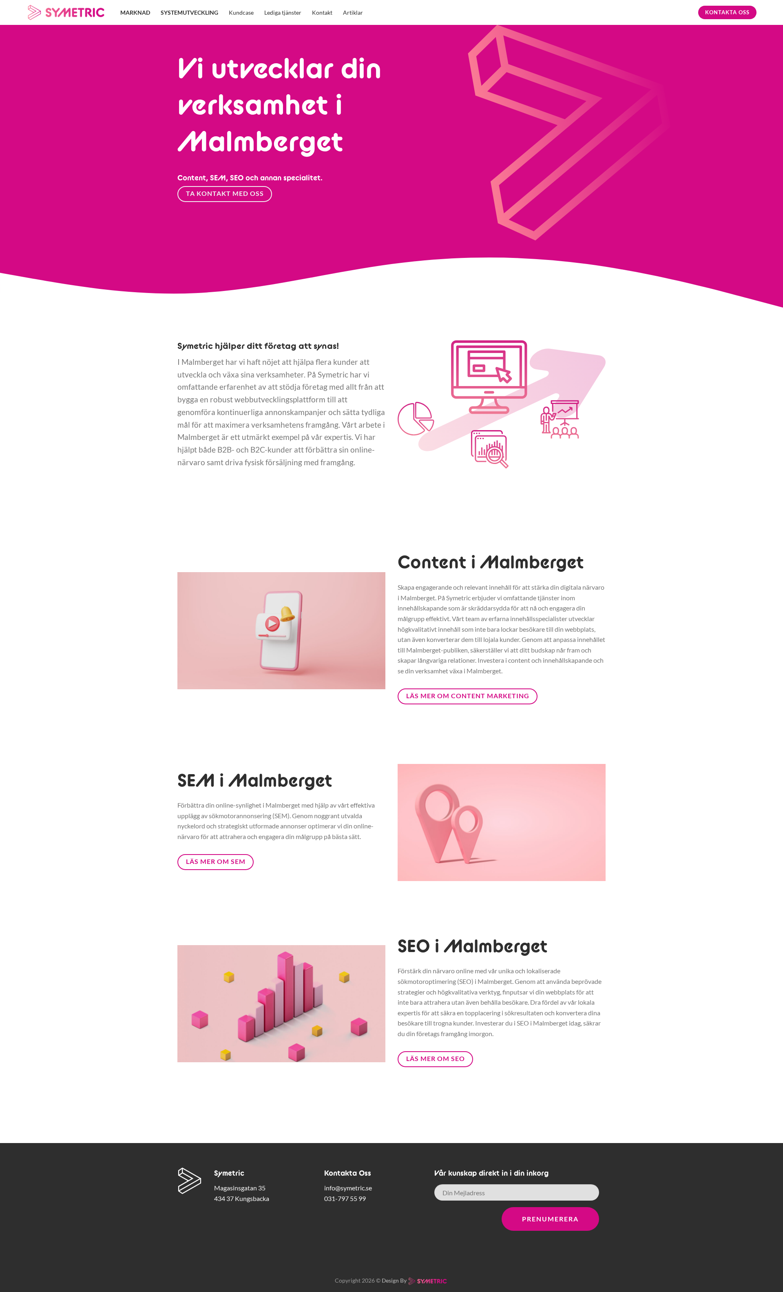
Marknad (135, 12)
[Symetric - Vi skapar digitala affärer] (67, 12)
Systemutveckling (189, 12)
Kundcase (241, 12)
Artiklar (353, 12)
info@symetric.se (348, 1188)
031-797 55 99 (345, 1198)
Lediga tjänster (282, 12)
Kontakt (322, 12)
